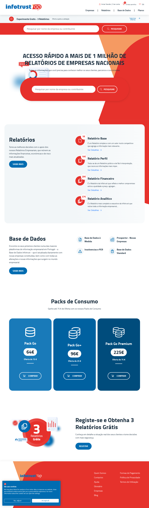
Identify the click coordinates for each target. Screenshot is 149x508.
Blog (96, 495)
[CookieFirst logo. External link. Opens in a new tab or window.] (5, 484)
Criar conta (116, 4)
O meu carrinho (131, 4)
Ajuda (96, 481)
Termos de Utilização (129, 481)
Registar (83, 446)
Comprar (33, 375)
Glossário (98, 486)
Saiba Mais (18, 164)
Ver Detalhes (93, 150)
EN (143, 4)
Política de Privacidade (130, 477)
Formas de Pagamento (130, 473)
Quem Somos (100, 473)
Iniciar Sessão (106, 4)
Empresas (98, 490)
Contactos (98, 477)
